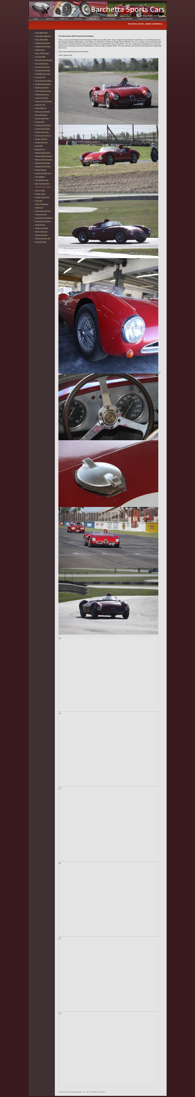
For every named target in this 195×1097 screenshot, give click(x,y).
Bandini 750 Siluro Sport (43, 173)
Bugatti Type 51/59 (41, 228)
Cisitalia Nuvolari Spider (43, 46)
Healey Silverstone (41, 231)
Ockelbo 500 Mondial (42, 197)
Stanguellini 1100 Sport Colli (43, 221)
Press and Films (126, 19)
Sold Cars (92, 19)
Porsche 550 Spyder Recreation (42, 132)
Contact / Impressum (145, 19)
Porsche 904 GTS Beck (43, 125)
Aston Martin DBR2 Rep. (43, 36)
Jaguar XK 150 (40, 104)
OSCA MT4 (39, 200)
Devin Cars (78, 19)
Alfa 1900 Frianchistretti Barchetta (43, 187)
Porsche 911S (40, 122)
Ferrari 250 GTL (40, 77)
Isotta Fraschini (40, 224)
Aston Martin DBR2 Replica (41, 40)
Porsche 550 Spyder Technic (42, 119)
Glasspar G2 (39, 207)
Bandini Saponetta (41, 142)
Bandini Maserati (40, 170)
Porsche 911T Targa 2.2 (43, 135)
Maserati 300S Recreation (43, 159)
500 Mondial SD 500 (42, 87)
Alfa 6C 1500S (40, 190)
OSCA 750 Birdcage (42, 204)
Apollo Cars (64, 19)
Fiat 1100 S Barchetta (42, 67)
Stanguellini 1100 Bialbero (44, 218)
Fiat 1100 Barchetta (41, 63)
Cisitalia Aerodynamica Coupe (42, 43)
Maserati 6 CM (40, 149)
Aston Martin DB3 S (41, 32)
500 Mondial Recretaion (43, 84)
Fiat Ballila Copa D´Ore (42, 74)
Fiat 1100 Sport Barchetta (43, 60)
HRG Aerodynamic (41, 235)
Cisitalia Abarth (40, 50)
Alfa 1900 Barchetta (42, 180)
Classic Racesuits (109, 19)
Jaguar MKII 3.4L (41, 108)
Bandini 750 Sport (41, 139)
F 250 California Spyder (43, 91)
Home (36, 19)
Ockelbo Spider (40, 194)
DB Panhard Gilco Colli (42, 238)
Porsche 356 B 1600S (42, 128)
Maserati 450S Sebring (42, 152)
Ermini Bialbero (40, 176)
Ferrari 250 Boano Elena (43, 80)
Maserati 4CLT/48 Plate (43, 166)
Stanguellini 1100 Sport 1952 (43, 211)
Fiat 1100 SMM (40, 56)
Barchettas (50, 19)
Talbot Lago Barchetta (42, 111)
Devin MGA (39, 146)
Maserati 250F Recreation (43, 156)
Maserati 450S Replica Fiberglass (42, 163)
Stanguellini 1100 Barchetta (41, 215)
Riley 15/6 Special (41, 115)
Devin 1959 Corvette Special (42, 53)
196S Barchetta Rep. (42, 94)
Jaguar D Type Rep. (41, 98)
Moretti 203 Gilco (40, 242)
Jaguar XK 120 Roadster (43, 101)
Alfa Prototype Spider (42, 183)
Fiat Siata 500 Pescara (42, 70)
